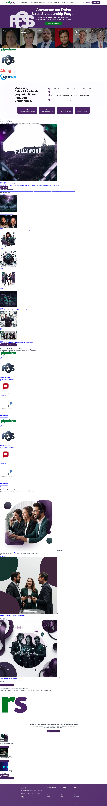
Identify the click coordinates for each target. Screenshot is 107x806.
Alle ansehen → (3, 194)
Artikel (48, 792)
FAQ (75, 792)
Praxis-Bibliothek (42, 2)
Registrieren (96, 2)
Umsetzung (76, 789)
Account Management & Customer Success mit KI (12, 615)
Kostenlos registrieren (53, 23)
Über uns (62, 789)
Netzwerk (50, 2)
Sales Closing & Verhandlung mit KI (9, 678)
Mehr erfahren (3, 556)
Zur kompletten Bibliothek (6, 777)
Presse (61, 796)
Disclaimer (84, 803)
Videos (48, 794)
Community (76, 796)
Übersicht (49, 789)
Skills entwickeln (34, 2)
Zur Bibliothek (5, 746)
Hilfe (75, 794)
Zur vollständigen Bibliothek (8, 344)
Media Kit (62, 794)
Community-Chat (65, 2)
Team (61, 792)
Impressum (62, 803)
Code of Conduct (77, 803)
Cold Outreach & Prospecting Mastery (9, 552)
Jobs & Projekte (57, 2)
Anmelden (88, 2)
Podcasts (48, 796)
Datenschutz (67, 803)
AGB (72, 803)
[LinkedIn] (22, 797)
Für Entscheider (73, 2)
